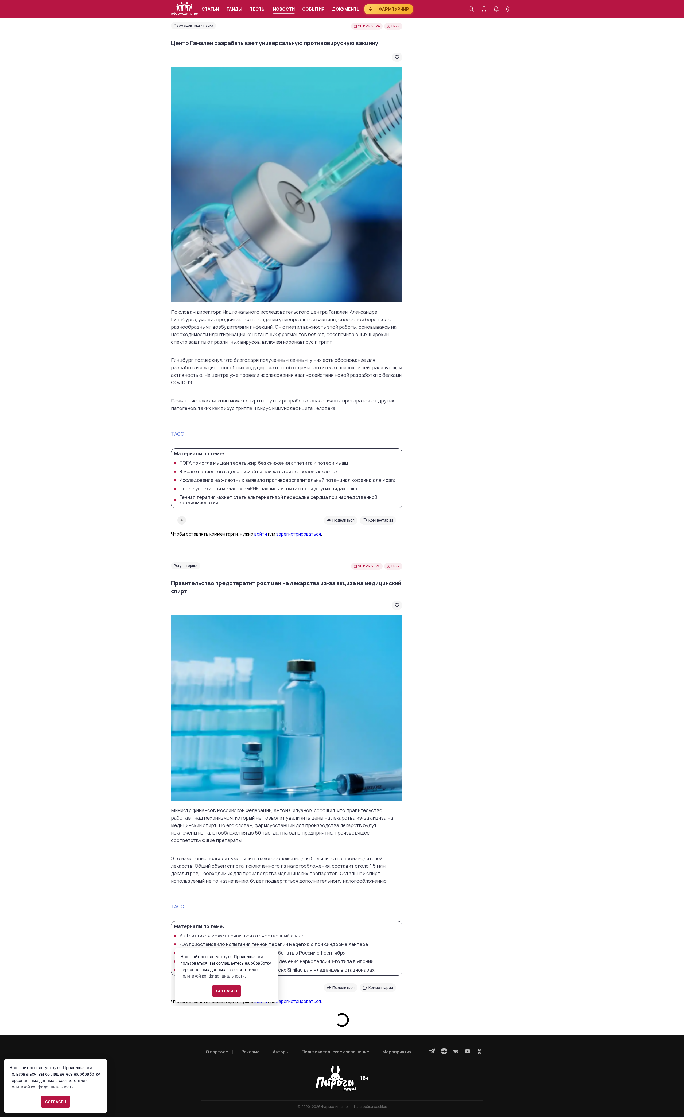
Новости (284, 9)
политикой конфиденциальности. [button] (42, 1087)
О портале (217, 1052)
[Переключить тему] (507, 9)
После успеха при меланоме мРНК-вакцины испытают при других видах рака (268, 488)
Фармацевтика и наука (193, 25)
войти (260, 534)
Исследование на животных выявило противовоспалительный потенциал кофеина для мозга (287, 480)
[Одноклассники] (479, 1051)
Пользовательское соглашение (335, 1052)
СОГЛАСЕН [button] (55, 1102)
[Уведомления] (496, 9)
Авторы (281, 1052)
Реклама (250, 1052)
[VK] (456, 1051)
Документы (346, 9)
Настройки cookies (370, 1106)
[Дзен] (444, 1051)
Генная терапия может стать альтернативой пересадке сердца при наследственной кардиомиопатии (278, 500)
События (313, 9)
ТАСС (177, 434)
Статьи (210, 9)
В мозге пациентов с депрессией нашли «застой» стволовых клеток (258, 471)
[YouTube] (467, 1051)
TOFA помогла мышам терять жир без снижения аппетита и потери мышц (263, 463)
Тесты (258, 9)
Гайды (234, 9)
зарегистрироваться (298, 534)
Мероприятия (396, 1052)
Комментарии (380, 520)
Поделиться (343, 520)
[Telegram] (432, 1051)
